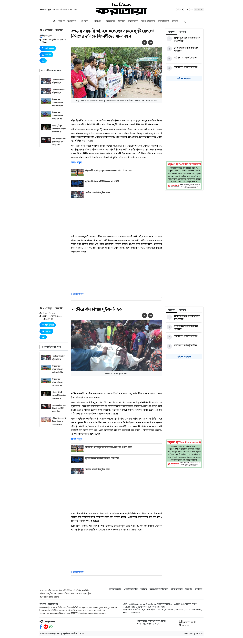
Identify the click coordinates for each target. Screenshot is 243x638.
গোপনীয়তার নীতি (131, 589)
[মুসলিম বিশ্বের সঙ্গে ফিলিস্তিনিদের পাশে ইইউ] (183, 49)
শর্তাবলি (144, 589)
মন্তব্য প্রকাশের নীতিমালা (159, 589)
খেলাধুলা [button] (98, 21)
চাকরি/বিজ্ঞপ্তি (163, 21)
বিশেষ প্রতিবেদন (148, 21)
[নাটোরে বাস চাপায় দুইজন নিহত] (183, 59)
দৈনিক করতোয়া (115, 589)
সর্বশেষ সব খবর (184, 78)
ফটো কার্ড (48, 55)
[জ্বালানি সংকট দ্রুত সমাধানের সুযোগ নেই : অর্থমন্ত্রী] (183, 39)
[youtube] (46, 626)
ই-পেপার (198, 9)
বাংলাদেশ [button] (72, 21)
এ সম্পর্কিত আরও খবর (51, 70)
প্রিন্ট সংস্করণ (49, 48)
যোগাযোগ (198, 589)
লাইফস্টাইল (133, 21)
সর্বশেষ (62, 21)
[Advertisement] (53, 185)
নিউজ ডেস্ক (48, 36)
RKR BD (200, 633)
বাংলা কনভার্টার (177, 589)
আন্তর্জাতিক (110, 21)
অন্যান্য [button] (175, 21)
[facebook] (40, 626)
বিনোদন (121, 21)
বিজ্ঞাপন (189, 589)
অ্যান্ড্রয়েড (185, 625)
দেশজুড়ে (48, 30)
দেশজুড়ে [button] (85, 21)
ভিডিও (44, 9)
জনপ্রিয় (183, 31)
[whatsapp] (51, 626)
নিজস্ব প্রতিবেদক (49, 313)
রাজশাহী (59, 30)
